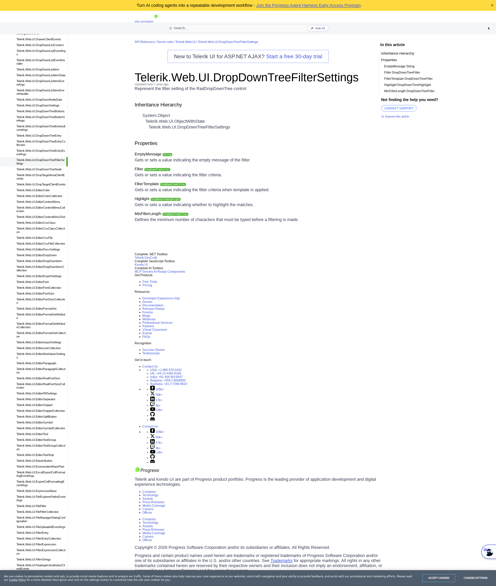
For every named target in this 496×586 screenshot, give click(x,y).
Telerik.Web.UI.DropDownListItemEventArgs (40, 82)
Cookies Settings (475, 578)
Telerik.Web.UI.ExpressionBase (36, 491)
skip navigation (144, 21)
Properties (146, 143)
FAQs (146, 336)
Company (149, 491)
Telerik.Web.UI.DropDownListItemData (40, 75)
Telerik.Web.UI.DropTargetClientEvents (41, 184)
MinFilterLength (161, 214)
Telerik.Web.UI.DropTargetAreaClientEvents (40, 176)
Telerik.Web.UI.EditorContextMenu (38, 201)
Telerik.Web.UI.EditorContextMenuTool (40, 216)
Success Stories (153, 349)
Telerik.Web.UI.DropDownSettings (37, 105)
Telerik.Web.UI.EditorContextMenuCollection (40, 209)
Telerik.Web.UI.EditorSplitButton (36, 416)
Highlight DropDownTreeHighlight (407, 85)
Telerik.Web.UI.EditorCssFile (34, 237)
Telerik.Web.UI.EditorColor (33, 190)
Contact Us (150, 366)
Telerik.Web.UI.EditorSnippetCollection (40, 410)
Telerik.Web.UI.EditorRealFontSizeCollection (40, 385)
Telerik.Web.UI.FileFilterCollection (37, 511)
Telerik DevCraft (146, 257)
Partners (148, 326)
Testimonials (151, 353)
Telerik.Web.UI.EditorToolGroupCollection (40, 447)
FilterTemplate (160, 184)
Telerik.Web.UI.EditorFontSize (35, 293)
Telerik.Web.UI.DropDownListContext (40, 45)
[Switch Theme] (489, 28)
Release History (153, 308)
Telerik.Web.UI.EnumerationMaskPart (40, 466)
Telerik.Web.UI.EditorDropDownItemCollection (40, 268)
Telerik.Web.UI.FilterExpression (36, 544)
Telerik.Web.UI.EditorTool (32, 434)
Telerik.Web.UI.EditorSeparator (35, 399)
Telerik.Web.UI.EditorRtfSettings (36, 393)
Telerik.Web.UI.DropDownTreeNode (39, 169)
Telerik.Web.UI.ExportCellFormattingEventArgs (40, 483)
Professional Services (157, 322)
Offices (147, 512)
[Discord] (152, 420)
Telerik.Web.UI (185, 42)
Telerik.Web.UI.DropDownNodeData (39, 99)
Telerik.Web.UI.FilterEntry (32, 532)
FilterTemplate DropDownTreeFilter (408, 78)
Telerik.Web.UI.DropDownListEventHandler (40, 61)
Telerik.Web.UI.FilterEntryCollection (38, 538)
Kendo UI (141, 264)
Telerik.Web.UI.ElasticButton (34, 460)
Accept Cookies (439, 578)
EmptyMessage (153, 154)
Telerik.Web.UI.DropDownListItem (37, 69)
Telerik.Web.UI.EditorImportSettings (38, 342)
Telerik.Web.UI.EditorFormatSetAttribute (40, 316)
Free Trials (149, 281)
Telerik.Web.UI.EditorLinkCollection (38, 348)
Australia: (168, 384)
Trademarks (281, 560)
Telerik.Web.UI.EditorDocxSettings (38, 249)
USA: (166, 370)
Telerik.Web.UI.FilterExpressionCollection (40, 551)
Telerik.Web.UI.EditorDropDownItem (39, 261)
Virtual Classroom (154, 329)
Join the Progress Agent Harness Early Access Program (308, 5)
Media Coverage (153, 505)
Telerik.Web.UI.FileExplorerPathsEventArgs (40, 498)
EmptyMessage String (399, 66)
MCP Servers (144, 271)
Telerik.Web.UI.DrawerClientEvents (38, 39)
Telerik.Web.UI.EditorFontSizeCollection (40, 301)
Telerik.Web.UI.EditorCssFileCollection (40, 243)
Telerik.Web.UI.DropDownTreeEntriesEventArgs (41, 128)
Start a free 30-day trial (294, 56)
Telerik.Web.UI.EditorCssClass (36, 222)
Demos (147, 301)
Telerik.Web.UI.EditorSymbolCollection (40, 428)
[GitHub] (152, 415)
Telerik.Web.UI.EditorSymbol (34, 422)
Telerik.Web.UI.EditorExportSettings (39, 276)
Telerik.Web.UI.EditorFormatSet (36, 308)
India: (166, 377)
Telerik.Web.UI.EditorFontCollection (38, 287)
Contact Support (398, 108)
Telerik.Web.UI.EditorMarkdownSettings (40, 355)
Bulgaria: (168, 380)
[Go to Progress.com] (147, 472)
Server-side (165, 42)
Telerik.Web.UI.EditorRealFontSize (38, 378)
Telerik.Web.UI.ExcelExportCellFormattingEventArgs (40, 474)
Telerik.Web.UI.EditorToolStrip (35, 455)
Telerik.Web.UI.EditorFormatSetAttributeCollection (40, 325)
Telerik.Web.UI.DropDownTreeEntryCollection (40, 143)
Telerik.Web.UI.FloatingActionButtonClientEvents (40, 567)
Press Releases (153, 502)
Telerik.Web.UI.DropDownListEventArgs (40, 52)
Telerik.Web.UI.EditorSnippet (34, 405)
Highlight (157, 199)
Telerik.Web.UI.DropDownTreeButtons (40, 111)
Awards (147, 498)
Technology (150, 495)
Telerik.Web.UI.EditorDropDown (36, 255)
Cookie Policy (17, 580)
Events (147, 333)
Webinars (149, 319)
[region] (248, 578)
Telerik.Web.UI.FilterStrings (33, 559)
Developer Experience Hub (161, 298)
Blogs (146, 315)
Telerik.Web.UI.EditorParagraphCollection (40, 370)
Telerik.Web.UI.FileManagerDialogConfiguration (40, 519)
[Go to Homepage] (156, 21)
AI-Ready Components (169, 271)
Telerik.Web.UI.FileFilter (31, 506)
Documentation (152, 305)
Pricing (147, 285)
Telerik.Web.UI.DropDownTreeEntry (39, 135)
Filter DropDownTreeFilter (402, 72)
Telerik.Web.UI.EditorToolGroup (36, 439)
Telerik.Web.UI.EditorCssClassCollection (40, 230)
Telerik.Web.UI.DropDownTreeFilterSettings (40, 161)
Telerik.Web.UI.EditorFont (32, 282)
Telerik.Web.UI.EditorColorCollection (39, 196)
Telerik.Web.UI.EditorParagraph (36, 363)
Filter (152, 169)
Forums (147, 312)
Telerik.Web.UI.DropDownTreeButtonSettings (40, 118)
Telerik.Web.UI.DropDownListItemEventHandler (40, 92)
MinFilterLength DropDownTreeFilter (409, 91)
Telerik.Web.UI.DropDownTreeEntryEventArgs (40, 152)
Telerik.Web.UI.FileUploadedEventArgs (40, 527)
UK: (165, 373)
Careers (147, 509)
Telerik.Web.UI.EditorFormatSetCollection (41, 334)
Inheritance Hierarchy (158, 105)
